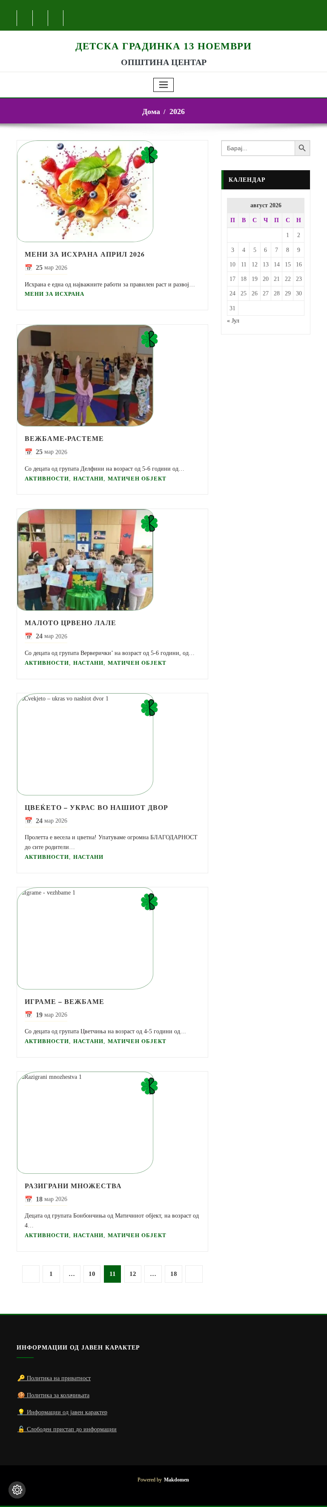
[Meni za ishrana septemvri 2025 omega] (112, 191)
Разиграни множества (73, 1185)
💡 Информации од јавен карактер (62, 1412)
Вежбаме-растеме (64, 438)
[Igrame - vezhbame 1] (112, 938)
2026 (177, 111)
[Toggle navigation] (163, 85)
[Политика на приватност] (17, 1489)
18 (173, 1273)
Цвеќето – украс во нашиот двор (96, 807)
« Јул (233, 320)
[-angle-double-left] (31, 1274)
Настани (88, 478)
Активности (47, 478)
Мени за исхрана (54, 294)
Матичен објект (137, 478)
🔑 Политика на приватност (54, 1378)
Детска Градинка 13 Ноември (163, 45)
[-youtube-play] (41, 18)
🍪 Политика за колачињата (53, 1395)
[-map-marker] (292, 1485)
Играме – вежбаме (64, 1001)
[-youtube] (278, 1485)
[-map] (56, 18)
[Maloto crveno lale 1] (112, 560)
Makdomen (176, 1480)
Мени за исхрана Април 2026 (85, 254)
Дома (151, 111)
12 (132, 1273)
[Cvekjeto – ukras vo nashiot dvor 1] (112, 744)
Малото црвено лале (70, 622)
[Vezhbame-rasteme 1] (112, 376)
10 (92, 1273)
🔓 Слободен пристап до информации (67, 1429)
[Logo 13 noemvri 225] (163, 35)
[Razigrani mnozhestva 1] (112, 1123)
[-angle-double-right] (194, 1274)
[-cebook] (25, 18)
